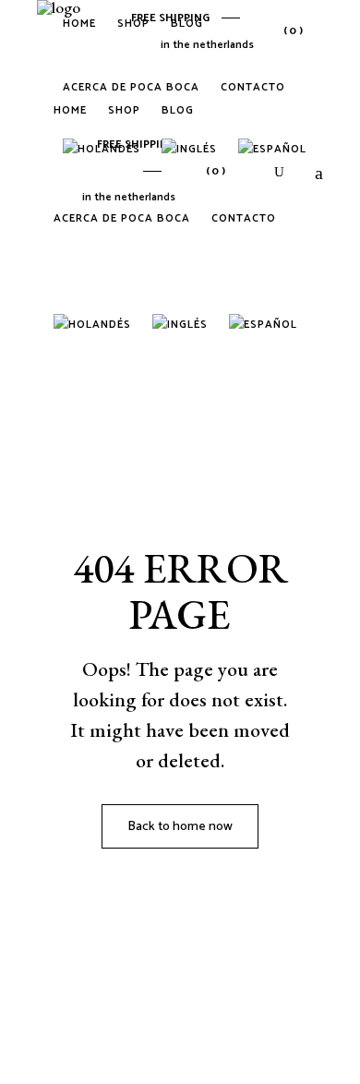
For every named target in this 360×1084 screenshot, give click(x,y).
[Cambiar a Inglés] (183, 326)
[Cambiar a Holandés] (95, 326)
